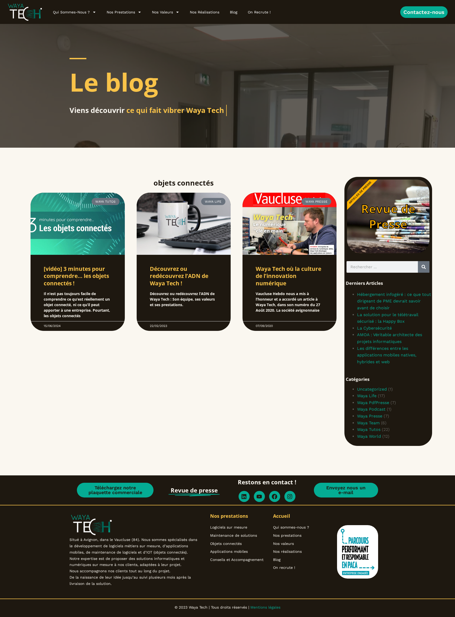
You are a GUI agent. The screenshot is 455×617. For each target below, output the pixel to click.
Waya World (369, 436)
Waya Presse (369, 416)
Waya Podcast (371, 409)
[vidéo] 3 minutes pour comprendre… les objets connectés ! (76, 276)
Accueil (281, 516)
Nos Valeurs (162, 12)
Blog (233, 12)
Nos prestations (121, 12)
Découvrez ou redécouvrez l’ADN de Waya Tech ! (179, 276)
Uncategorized (372, 389)
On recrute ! (259, 12)
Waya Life (367, 395)
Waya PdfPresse (373, 402)
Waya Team (368, 422)
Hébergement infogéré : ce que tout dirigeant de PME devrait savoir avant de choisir (394, 301)
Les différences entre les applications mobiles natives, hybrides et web (386, 355)
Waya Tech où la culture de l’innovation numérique (288, 276)
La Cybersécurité (374, 328)
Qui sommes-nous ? (71, 12)
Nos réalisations (204, 12)
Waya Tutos (368, 429)
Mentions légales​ (264, 607)
